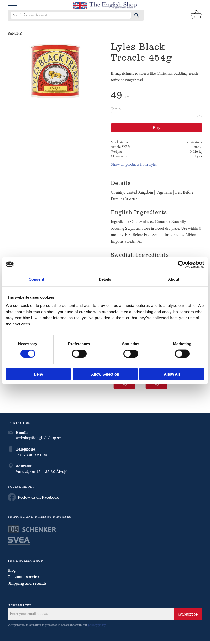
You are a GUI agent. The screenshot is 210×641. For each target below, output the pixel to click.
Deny (38, 374)
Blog (12, 570)
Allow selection (105, 374)
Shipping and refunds (27, 583)
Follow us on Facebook (38, 497)
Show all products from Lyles (134, 164)
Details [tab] (105, 279)
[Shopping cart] (196, 15)
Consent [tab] (36, 279)
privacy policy (97, 625)
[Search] (137, 15)
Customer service (23, 576)
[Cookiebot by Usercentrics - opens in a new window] (181, 264)
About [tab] (173, 279)
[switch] (79, 354)
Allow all (172, 374)
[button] (12, 5)
